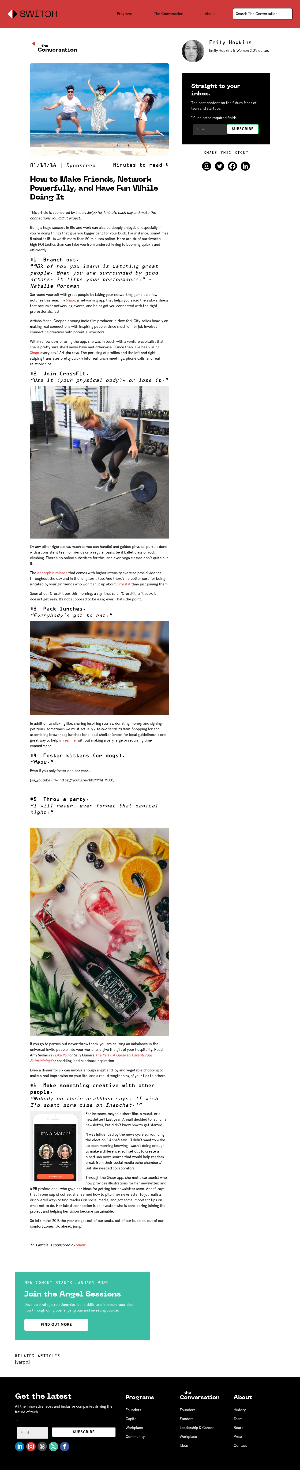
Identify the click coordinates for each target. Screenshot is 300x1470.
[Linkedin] (245, 166)
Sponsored (81, 165)
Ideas (184, 1445)
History (240, 1410)
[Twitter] (219, 166)
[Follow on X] (53, 1446)
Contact (240, 1445)
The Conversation (168, 14)
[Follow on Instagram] (31, 1446)
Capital (131, 1419)
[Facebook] (232, 166)
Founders (133, 1410)
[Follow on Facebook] (64, 1446)
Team (238, 1419)
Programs (124, 14)
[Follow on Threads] (42, 1446)
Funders (186, 1419)
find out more (56, 1325)
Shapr (80, 213)
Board (239, 1428)
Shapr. (81, 1245)
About (210, 14)
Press (238, 1437)
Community (135, 1437)
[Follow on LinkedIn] (19, 1446)
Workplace (134, 1428)
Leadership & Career (197, 1428)
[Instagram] (207, 166)
